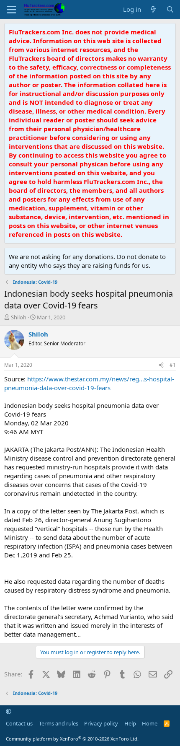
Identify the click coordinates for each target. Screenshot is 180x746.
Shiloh (18, 317)
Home (149, 723)
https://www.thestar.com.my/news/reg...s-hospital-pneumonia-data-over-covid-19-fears (89, 383)
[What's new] (153, 9)
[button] (8, 711)
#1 (173, 364)
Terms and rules (58, 723)
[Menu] (11, 9)
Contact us (19, 723)
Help (130, 723)
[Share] (161, 365)
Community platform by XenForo (72, 739)
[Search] (170, 9)
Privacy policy (101, 723)
